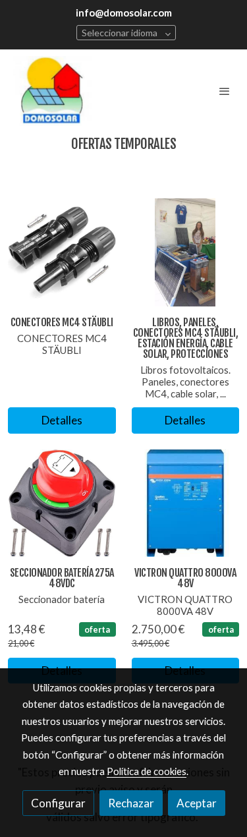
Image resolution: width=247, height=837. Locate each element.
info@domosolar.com (124, 12)
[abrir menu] (224, 91)
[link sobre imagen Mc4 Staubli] (62, 252)
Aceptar (197, 803)
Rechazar (131, 803)
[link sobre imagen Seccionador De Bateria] (62, 503)
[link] (52, 91)
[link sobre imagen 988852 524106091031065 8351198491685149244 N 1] (186, 252)
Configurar (58, 803)
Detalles (61, 420)
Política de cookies (146, 771)
